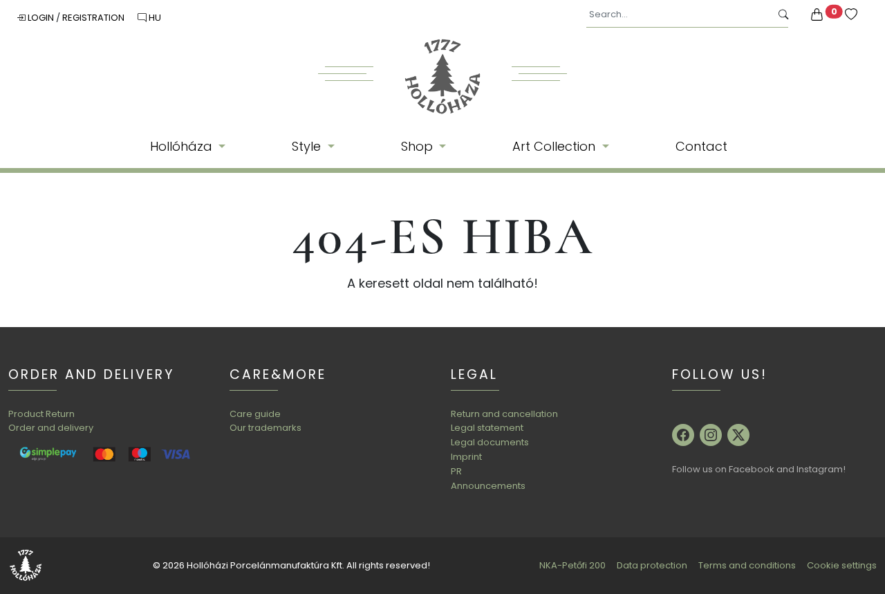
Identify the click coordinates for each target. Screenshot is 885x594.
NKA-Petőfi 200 (572, 565)
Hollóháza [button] (183, 146)
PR (456, 471)
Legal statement (487, 427)
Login (41, 17)
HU (154, 17)
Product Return (41, 413)
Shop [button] (418, 146)
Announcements (488, 485)
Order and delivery (50, 427)
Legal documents (490, 442)
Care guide (255, 413)
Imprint (466, 456)
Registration (94, 17)
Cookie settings (842, 565)
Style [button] (308, 146)
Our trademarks (265, 427)
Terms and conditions (747, 565)
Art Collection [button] (555, 146)
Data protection (652, 565)
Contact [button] (701, 146)
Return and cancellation (504, 413)
